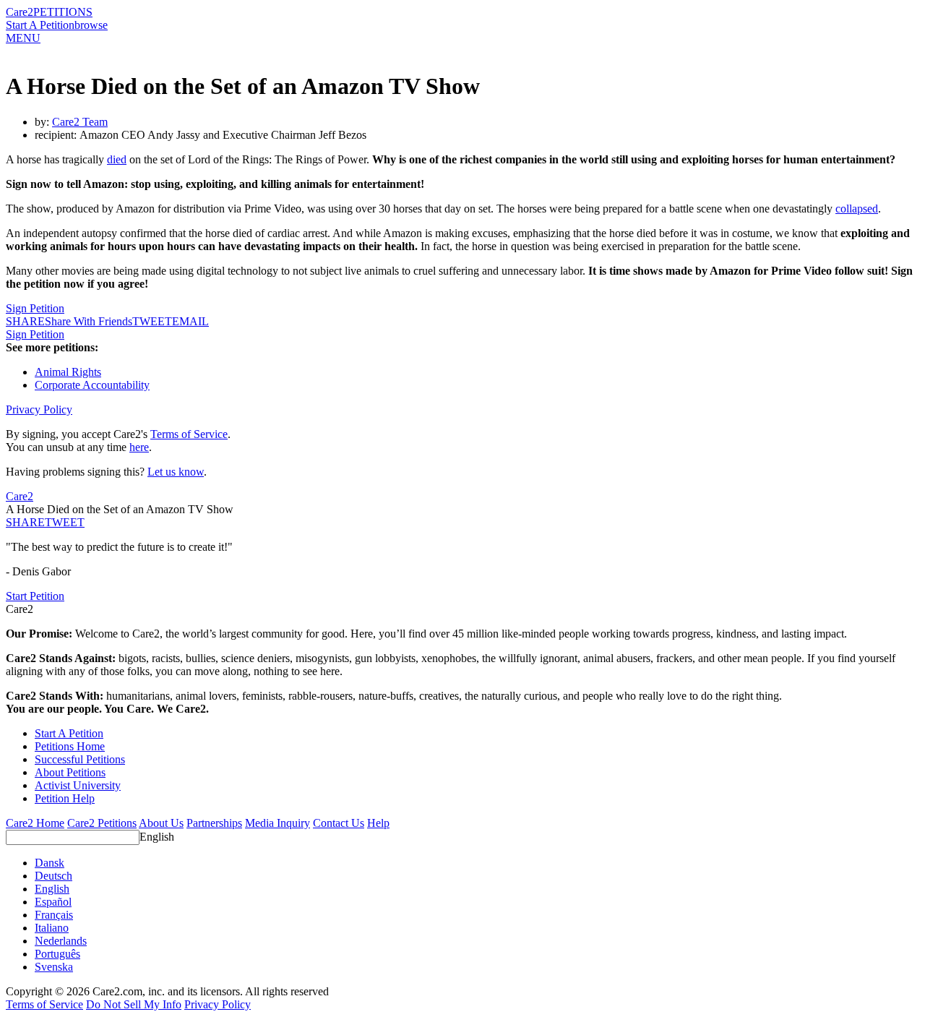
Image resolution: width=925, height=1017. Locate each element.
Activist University (78, 785)
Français (54, 915)
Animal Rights (68, 372)
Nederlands (61, 941)
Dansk (49, 863)
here (139, 447)
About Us (161, 823)
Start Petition (35, 596)
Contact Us (338, 823)
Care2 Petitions (102, 823)
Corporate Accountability (92, 385)
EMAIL (190, 321)
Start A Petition (40, 25)
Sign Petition (35, 308)
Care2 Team (80, 122)
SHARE (25, 522)
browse (91, 25)
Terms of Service (189, 434)
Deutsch (53, 876)
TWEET (152, 321)
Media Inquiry (277, 823)
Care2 (19, 12)
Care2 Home (35, 823)
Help (378, 823)
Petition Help (65, 798)
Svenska (54, 967)
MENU (23, 38)
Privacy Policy (39, 409)
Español (53, 902)
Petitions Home (70, 746)
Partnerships (214, 823)
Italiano (52, 928)
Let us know (175, 471)
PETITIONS (62, 12)
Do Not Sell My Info (133, 1004)
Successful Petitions (80, 759)
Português (57, 954)
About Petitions (70, 772)
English (156, 837)
